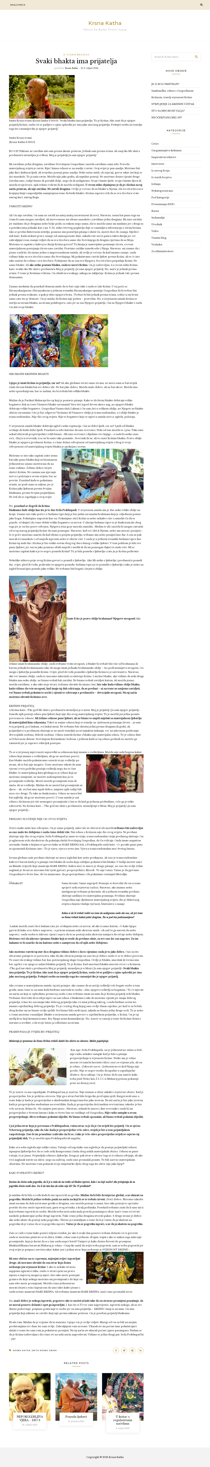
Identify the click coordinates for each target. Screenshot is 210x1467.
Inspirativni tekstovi (163, 157)
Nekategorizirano (162, 190)
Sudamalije (158, 217)
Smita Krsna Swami (44, 1350)
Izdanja (155, 184)
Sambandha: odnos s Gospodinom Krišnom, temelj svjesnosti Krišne (172, 94)
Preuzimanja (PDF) (162, 204)
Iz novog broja (160, 170)
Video (155, 231)
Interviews (157, 163)
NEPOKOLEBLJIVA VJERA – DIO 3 (30, 1418)
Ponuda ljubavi (76, 1416)
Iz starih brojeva (76, 54)
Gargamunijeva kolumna (166, 150)
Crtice (155, 143)
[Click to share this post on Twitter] (124, 1350)
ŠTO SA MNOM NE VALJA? (168, 110)
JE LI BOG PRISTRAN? (165, 84)
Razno (155, 210)
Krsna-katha (71, 68)
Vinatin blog (158, 237)
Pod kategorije (160, 197)
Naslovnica (17, 5)
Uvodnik (156, 224)
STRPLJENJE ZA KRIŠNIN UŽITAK (172, 104)
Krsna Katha (105, 23)
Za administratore (162, 251)
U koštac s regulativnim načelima (122, 1420)
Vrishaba (156, 244)
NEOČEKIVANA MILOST (166, 117)
